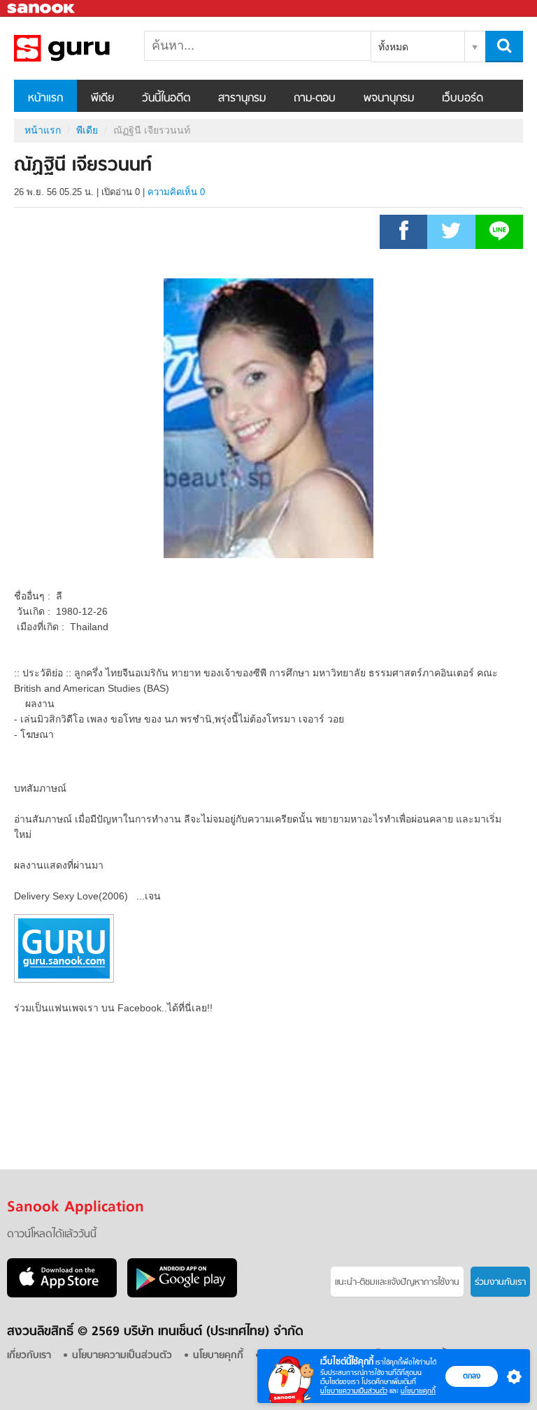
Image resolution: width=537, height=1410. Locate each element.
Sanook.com (42, 8)
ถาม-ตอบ (315, 99)
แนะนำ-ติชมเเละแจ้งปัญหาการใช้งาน (397, 1282)
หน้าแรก (45, 99)
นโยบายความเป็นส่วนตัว (353, 1391)
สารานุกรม (242, 99)
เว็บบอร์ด (462, 99)
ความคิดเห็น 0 (176, 192)
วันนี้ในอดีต (166, 99)
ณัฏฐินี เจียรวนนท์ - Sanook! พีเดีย (87, 48)
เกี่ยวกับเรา (29, 1356)
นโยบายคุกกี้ (418, 1391)
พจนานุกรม (389, 99)
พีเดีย (102, 99)
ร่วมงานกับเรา (500, 1282)
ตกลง (471, 1376)
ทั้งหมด (393, 46)
